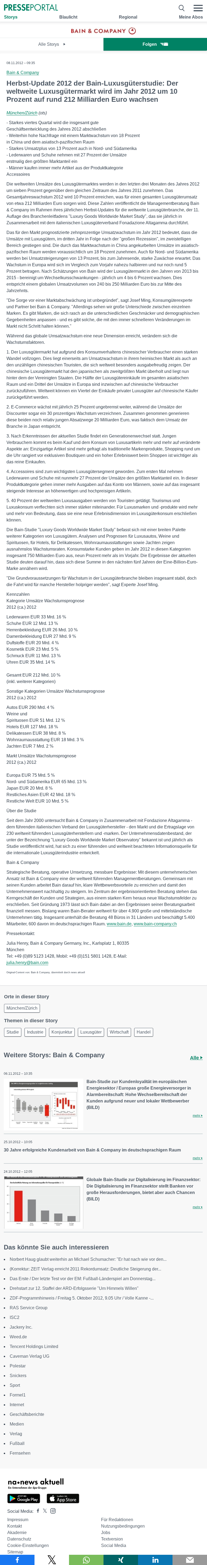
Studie (12, 1032)
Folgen (150, 44)
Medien (17, 1424)
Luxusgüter (91, 1032)
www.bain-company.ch (155, 924)
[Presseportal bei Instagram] (51, 1510)
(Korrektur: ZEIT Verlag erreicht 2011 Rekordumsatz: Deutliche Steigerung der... (85, 1269)
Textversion (112, 1539)
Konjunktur (61, 1032)
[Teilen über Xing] (121, 1560)
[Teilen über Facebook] (17, 1560)
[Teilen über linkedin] (155, 1560)
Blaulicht (68, 17)
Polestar (18, 1366)
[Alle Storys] (103, 33)
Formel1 (18, 1395)
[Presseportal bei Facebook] (36, 1511)
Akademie (17, 1532)
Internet (17, 1404)
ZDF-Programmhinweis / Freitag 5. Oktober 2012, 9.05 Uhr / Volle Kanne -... (82, 1298)
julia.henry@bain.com (27, 962)
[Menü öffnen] (198, 8)
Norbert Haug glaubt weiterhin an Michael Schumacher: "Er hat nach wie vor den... (88, 1259)
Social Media (113, 1545)
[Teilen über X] (51, 1560)
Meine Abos (191, 17)
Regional (128, 17)
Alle (195, 1057)
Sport (15, 1385)
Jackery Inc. (21, 1327)
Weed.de (18, 1337)
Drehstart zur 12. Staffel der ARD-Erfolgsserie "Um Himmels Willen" (74, 1288)
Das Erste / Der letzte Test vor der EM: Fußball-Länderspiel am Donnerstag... (83, 1278)
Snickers (18, 1375)
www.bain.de (119, 924)
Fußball (17, 1443)
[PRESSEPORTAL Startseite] (31, 8)
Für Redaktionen (117, 1519)
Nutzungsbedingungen (123, 1526)
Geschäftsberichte (27, 1414)
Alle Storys (49, 44)
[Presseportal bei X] (43, 1511)
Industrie (35, 1032)
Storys (11, 17)
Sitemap (15, 1552)
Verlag (16, 1433)
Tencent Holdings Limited (34, 1346)
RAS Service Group (28, 1307)
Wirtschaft (119, 1032)
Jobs (105, 1532)
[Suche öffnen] (181, 8)
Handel (144, 1032)
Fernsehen (20, 1453)
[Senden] (189, 1560)
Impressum (17, 1519)
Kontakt (14, 1526)
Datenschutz (19, 1539)
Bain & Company (22, 72)
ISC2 (14, 1317)
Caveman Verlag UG (29, 1356)
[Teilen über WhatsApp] (86, 1560)
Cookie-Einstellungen (28, 1545)
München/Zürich (21, 113)
